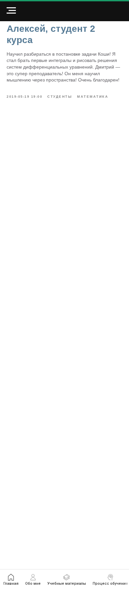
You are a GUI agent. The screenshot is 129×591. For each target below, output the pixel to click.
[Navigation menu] (11, 10)
